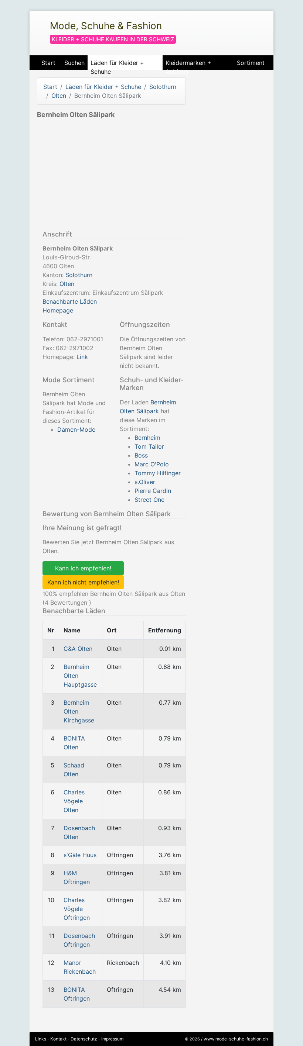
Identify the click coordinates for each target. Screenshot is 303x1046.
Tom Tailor (149, 446)
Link (82, 356)
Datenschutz (84, 1039)
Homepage (57, 310)
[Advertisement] (99, 176)
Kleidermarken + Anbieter (188, 64)
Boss (141, 455)
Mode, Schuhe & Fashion (106, 25)
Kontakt (58, 1039)
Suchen (74, 62)
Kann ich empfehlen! (83, 568)
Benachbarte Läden (69, 301)
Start (48, 62)
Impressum (112, 1039)
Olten (58, 95)
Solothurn (162, 86)
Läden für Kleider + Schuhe (117, 64)
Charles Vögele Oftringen (77, 908)
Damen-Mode (76, 429)
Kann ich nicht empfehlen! (83, 582)
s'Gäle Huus (80, 855)
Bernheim (147, 437)
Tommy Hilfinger (158, 473)
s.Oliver (145, 482)
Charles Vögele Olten (74, 801)
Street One (149, 499)
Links (40, 1039)
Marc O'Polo (152, 464)
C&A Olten (78, 648)
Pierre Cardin (153, 490)
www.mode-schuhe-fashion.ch (236, 1039)
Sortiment (251, 62)
